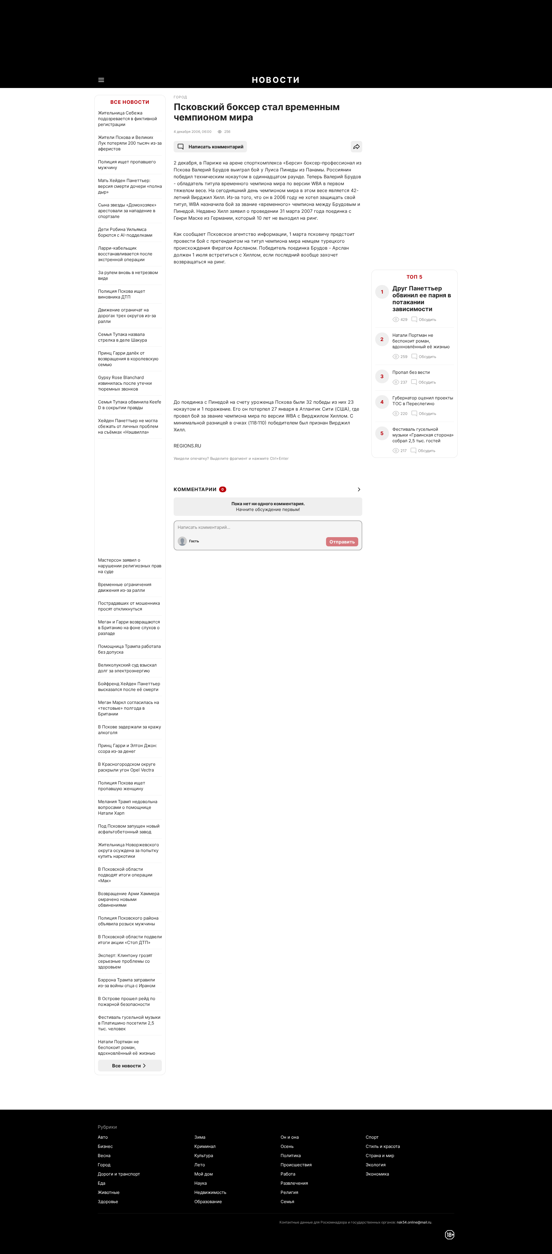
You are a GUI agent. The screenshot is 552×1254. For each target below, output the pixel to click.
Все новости (130, 102)
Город (104, 1164)
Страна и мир (380, 1155)
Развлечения (294, 1183)
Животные (109, 1192)
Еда (101, 1183)
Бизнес (105, 1146)
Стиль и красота (383, 1146)
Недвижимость (210, 1192)
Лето (199, 1164)
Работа (288, 1174)
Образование (208, 1201)
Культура (203, 1155)
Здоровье (108, 1201)
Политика (291, 1155)
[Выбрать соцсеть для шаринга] (356, 146)
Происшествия (296, 1164)
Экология (376, 1164)
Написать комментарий (216, 147)
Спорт (372, 1137)
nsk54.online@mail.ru (414, 1222)
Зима (199, 1137)
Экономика (377, 1174)
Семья (287, 1201)
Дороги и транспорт (119, 1174)
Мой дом (203, 1174)
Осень (287, 1146)
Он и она (290, 1137)
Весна (104, 1155)
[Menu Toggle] (101, 80)
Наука (200, 1183)
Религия (289, 1192)
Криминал (205, 1146)
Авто (103, 1137)
